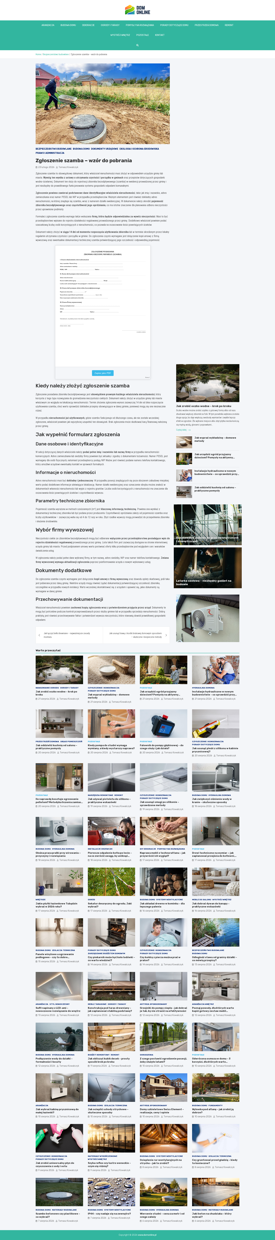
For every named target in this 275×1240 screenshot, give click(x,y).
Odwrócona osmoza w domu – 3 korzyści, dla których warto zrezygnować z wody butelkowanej (214, 1061)
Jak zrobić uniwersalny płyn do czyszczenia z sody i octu (55, 1165)
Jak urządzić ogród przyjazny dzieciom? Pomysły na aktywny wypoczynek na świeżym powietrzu (216, 457)
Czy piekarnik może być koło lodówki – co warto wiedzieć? (111, 959)
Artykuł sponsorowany (153, 1004)
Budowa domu (68, 25)
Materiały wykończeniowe (102, 1156)
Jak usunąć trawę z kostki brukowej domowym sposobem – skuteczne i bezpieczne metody (135, 635)
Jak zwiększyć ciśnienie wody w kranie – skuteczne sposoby (212, 801)
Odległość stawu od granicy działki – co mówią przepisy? (214, 959)
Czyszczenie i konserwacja (103, 688)
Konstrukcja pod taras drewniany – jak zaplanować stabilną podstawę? (110, 1010)
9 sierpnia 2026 (46, 1170)
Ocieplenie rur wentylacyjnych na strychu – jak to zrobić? (161, 1162)
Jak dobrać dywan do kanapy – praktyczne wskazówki (210, 905)
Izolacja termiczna (63, 950)
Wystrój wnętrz (120, 35)
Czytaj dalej (181, 430)
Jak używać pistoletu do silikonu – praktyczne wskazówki (109, 801)
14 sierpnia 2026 (98, 964)
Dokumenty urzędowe (104, 149)
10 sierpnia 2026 (150, 1066)
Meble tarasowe (97, 1004)
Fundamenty (215, 1105)
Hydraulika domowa (203, 688)
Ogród (91, 899)
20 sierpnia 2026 (47, 752)
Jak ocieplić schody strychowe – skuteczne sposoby (108, 1111)
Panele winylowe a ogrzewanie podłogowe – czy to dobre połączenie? (55, 957)
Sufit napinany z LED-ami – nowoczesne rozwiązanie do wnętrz (58, 1010)
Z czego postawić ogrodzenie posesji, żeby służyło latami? (163, 1060)
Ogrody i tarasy (110, 25)
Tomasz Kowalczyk (68, 167)
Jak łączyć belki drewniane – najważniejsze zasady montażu (67, 635)
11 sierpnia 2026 (98, 1066)
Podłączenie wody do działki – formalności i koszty (54, 1060)
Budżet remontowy (98, 1055)
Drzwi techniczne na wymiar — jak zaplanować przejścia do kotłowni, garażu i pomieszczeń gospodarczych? (213, 857)
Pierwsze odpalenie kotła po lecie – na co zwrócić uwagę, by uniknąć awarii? (110, 856)
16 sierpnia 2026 (150, 910)
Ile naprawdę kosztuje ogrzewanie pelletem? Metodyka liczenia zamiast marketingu (59, 802)
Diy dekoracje (148, 849)
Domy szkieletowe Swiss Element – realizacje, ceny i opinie (162, 1111)
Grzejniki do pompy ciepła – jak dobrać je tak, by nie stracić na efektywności (163, 1010)
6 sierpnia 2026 (150, 1221)
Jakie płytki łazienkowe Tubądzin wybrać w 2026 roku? (56, 905)
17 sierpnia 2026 (150, 860)
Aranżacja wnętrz (203, 1004)
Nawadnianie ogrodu (47, 688)
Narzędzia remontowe (100, 795)
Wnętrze (41, 899)
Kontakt (160, 35)
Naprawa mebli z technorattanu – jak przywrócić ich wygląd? (162, 854)
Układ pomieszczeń (71, 741)
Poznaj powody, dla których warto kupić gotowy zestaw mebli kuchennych (213, 1011)
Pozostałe (142, 35)
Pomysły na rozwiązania (140, 25)
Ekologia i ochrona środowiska (139, 149)
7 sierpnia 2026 (46, 1221)
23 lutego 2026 (46, 167)
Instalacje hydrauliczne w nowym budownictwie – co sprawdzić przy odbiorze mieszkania (215, 474)
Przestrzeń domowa (207, 25)
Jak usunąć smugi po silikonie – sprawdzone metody (159, 804)
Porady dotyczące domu (174, 25)
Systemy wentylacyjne (169, 899)
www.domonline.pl (147, 1235)
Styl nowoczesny (59, 1004)
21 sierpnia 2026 (46, 699)
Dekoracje (88, 25)
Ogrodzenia (146, 1055)
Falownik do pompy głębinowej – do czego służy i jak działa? (161, 747)
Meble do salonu (201, 899)
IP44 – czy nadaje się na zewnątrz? (109, 1213)
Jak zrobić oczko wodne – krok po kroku (203, 406)
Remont (229, 25)
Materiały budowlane (64, 1210)
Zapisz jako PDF (103, 373)
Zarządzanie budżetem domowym (106, 953)
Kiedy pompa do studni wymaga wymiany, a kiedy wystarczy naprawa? (111, 747)
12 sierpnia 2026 (98, 1015)
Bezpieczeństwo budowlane (54, 149)
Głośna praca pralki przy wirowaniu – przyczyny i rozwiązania (58, 854)
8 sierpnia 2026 (150, 1167)
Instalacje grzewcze (100, 849)
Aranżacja (48, 25)
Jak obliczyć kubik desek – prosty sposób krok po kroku (109, 1060)
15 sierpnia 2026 (46, 961)
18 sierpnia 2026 (203, 806)
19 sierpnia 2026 (98, 806)
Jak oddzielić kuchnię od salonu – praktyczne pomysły (215, 489)
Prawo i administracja (50, 153)
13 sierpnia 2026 (203, 964)
